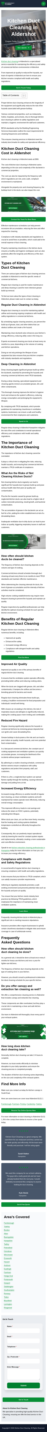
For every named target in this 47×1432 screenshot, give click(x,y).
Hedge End (8, 1276)
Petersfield (8, 1248)
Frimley (23, 1104)
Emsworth (8, 1258)
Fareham (7, 1272)
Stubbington (8, 1286)
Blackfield (8, 1301)
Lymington (8, 1304)
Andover (7, 1265)
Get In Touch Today (23, 88)
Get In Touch (23, 1400)
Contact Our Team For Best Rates (23, 219)
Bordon (7, 1230)
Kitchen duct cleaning (9, 61)
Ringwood (8, 1308)
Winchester (8, 1255)
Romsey (7, 1294)
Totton (6, 1297)
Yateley (39, 1104)
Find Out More (23, 657)
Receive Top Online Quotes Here (23, 1110)
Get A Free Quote (23, 1204)
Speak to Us (23, 421)
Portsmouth (8, 1279)
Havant (7, 1262)
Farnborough (6, 1104)
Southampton (9, 1290)
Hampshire (8, 1241)
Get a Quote (22, 48)
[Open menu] (43, 4)
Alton (6, 1234)
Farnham (15, 1104)
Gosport (7, 1283)
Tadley (6, 1244)
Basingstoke (9, 1237)
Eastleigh (7, 1269)
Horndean (8, 1251)
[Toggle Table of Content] (22, 96)
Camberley (31, 1104)
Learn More (23, 911)
